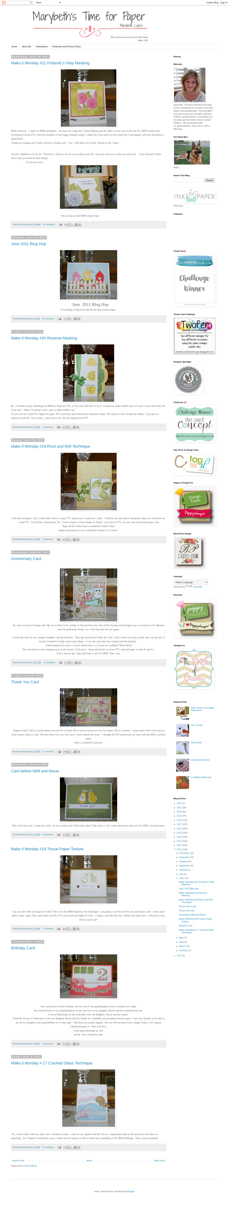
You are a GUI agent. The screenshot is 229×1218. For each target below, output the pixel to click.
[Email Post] (60, 224)
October (183, 861)
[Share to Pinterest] (80, 225)
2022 (179, 803)
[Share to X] (73, 225)
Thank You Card (25, 682)
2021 (179, 807)
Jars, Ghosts (197, 725)
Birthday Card (23, 948)
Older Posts (159, 1160)
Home (14, 46)
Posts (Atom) (30, 1166)
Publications (42, 46)
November (184, 857)
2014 (179, 837)
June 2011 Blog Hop (28, 244)
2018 (179, 820)
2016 (179, 828)
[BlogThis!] (69, 225)
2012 (179, 845)
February (184, 950)
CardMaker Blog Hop (201, 777)
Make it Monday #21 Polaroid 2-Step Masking (50, 63)
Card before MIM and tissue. (35, 771)
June (182, 878)
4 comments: (48, 834)
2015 (179, 832)
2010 (179, 955)
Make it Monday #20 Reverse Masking (44, 338)
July (181, 874)
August (183, 870)
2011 (179, 849)
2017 (179, 824)
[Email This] (66, 225)
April (181, 942)
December (184, 853)
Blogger (130, 1191)
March (182, 946)
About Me (26, 46)
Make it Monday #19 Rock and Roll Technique (50, 446)
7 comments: (48, 929)
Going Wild (196, 742)
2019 (179, 816)
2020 (179, 812)
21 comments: (48, 319)
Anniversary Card (26, 558)
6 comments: (48, 539)
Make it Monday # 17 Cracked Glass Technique (51, 1063)
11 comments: (49, 662)
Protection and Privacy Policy (66, 46)
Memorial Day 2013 (200, 760)
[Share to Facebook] (76, 225)
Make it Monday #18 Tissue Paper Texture (47, 849)
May (181, 937)
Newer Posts (18, 1160)
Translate (197, 587)
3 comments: (48, 427)
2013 (179, 841)
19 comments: (49, 224)
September (185, 865)
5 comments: (48, 1044)
